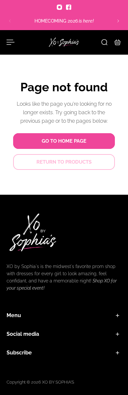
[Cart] (117, 42)
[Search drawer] (104, 42)
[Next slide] (118, 21)
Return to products (64, 162)
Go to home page (64, 141)
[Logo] (64, 42)
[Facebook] (68, 7)
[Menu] (10, 42)
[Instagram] (59, 7)
